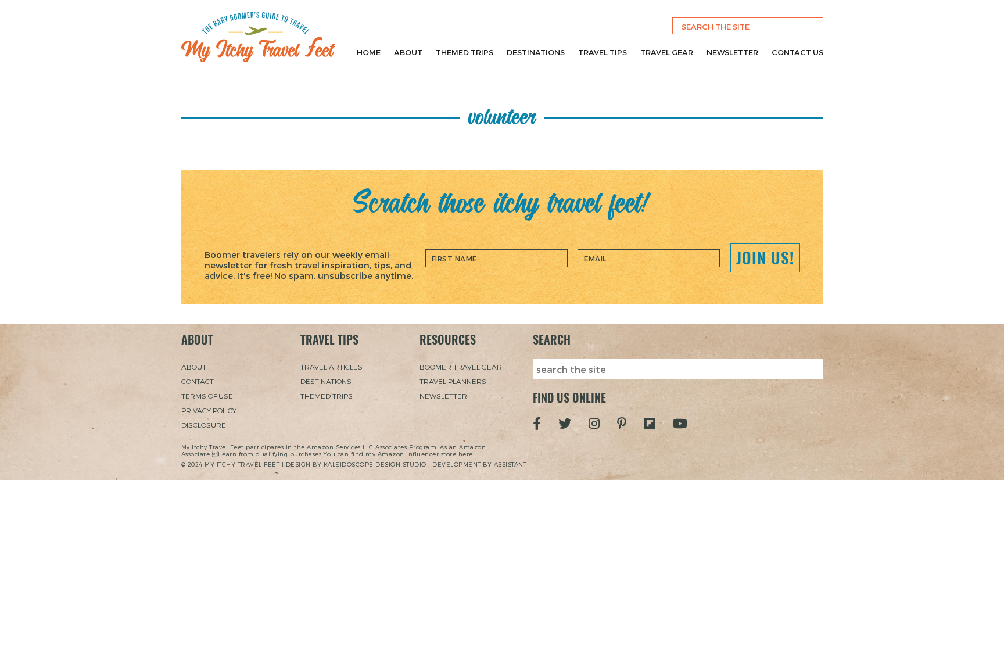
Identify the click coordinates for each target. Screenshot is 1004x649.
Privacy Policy (208, 410)
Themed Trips (464, 52)
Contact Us (797, 52)
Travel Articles (331, 367)
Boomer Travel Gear (460, 367)
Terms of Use (207, 396)
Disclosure (203, 425)
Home (369, 52)
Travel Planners (452, 381)
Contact (197, 381)
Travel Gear (666, 52)
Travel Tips (602, 52)
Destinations (536, 52)
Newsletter (732, 52)
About (408, 52)
